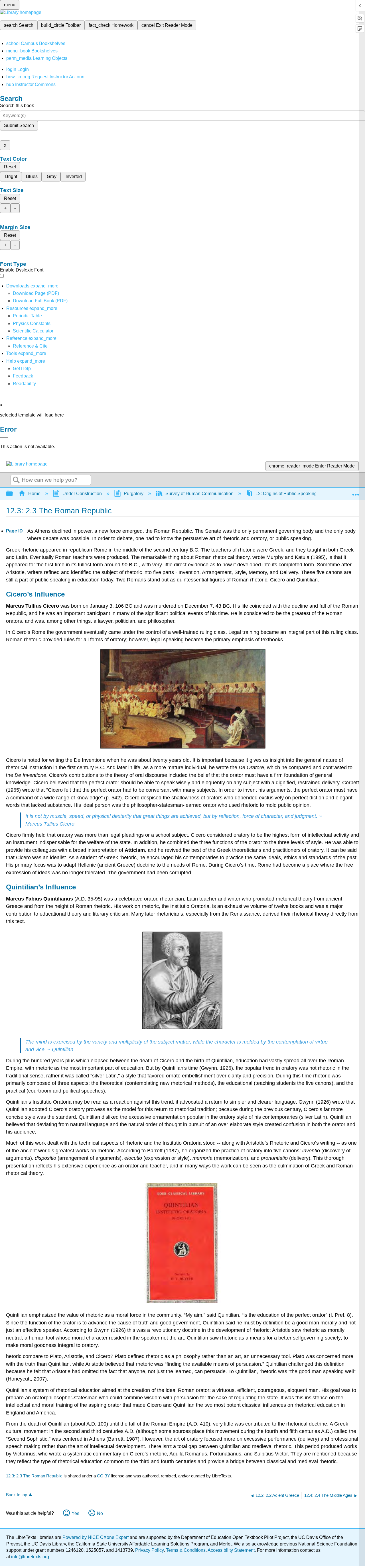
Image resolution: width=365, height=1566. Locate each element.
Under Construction (82, 493)
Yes (75, 1513)
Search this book (17, 105)
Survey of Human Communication (199, 493)
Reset (10, 166)
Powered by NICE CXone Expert (96, 1537)
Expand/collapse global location (355, 492)
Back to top (16, 1494)
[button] (23, 375)
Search (16, 480)
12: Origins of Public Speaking (286, 493)
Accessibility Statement (231, 1550)
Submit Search (19, 125)
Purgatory (134, 493)
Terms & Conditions (186, 1550)
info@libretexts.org (29, 1556)
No (100, 1513)
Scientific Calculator (33, 330)
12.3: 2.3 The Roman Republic (34, 1475)
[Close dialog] (4, 437)
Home (34, 493)
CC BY (104, 1475)
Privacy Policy (149, 1550)
